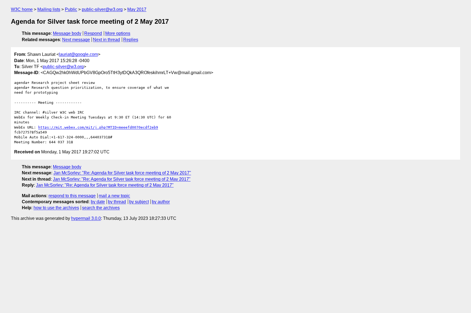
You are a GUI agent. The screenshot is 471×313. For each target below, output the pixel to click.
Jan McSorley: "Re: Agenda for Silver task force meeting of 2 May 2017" (122, 173)
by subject (139, 201)
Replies (130, 39)
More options (117, 33)
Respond (93, 33)
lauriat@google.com (78, 54)
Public (71, 9)
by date (98, 201)
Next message (76, 39)
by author (161, 201)
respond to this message (72, 195)
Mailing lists (48, 9)
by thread (117, 201)
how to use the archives (56, 207)
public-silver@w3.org (102, 9)
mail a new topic (114, 195)
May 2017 (136, 9)
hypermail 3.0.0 (86, 218)
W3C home (22, 9)
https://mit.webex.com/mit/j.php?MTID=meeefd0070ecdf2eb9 (98, 127)
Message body (67, 33)
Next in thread (106, 39)
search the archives (101, 207)
